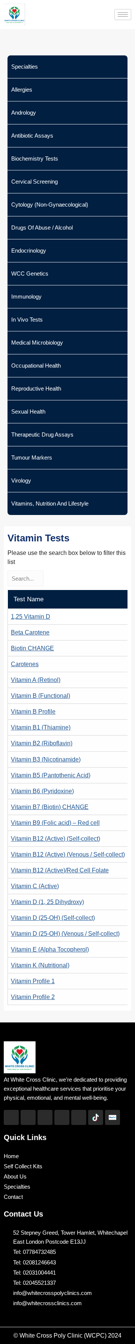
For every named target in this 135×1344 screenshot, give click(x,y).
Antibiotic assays (32, 135)
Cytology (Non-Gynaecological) (49, 204)
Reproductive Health (36, 388)
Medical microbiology (37, 342)
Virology (21, 480)
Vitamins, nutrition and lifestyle (49, 503)
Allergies (21, 89)
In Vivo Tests (27, 319)
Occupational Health (36, 365)
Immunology (26, 296)
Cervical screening (34, 181)
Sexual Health (28, 411)
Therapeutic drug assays (42, 434)
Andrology (23, 112)
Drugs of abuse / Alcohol (42, 227)
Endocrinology (28, 250)
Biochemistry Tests (34, 158)
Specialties (24, 66)
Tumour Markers (31, 457)
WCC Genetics (29, 273)
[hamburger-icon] (122, 14)
